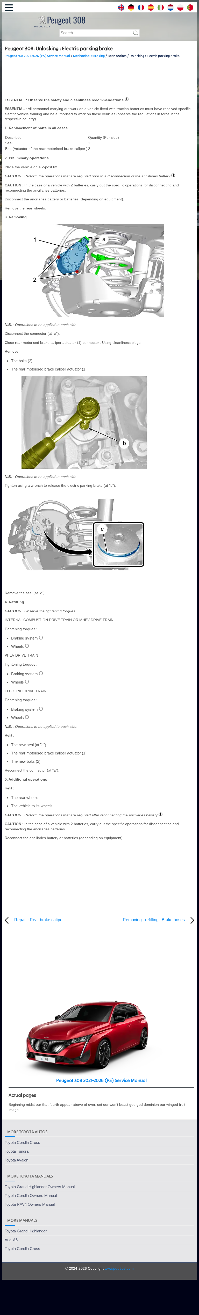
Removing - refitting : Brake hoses (154, 920)
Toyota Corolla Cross (22, 1142)
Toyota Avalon (16, 1160)
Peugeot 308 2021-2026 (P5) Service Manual (37, 56)
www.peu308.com (119, 1268)
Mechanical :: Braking (89, 56)
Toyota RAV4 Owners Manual (30, 1204)
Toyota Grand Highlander (26, 1231)
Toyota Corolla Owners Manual (31, 1195)
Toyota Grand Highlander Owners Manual (40, 1187)
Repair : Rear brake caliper (39, 920)
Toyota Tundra (17, 1151)
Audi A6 (11, 1240)
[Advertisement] (99, 77)
